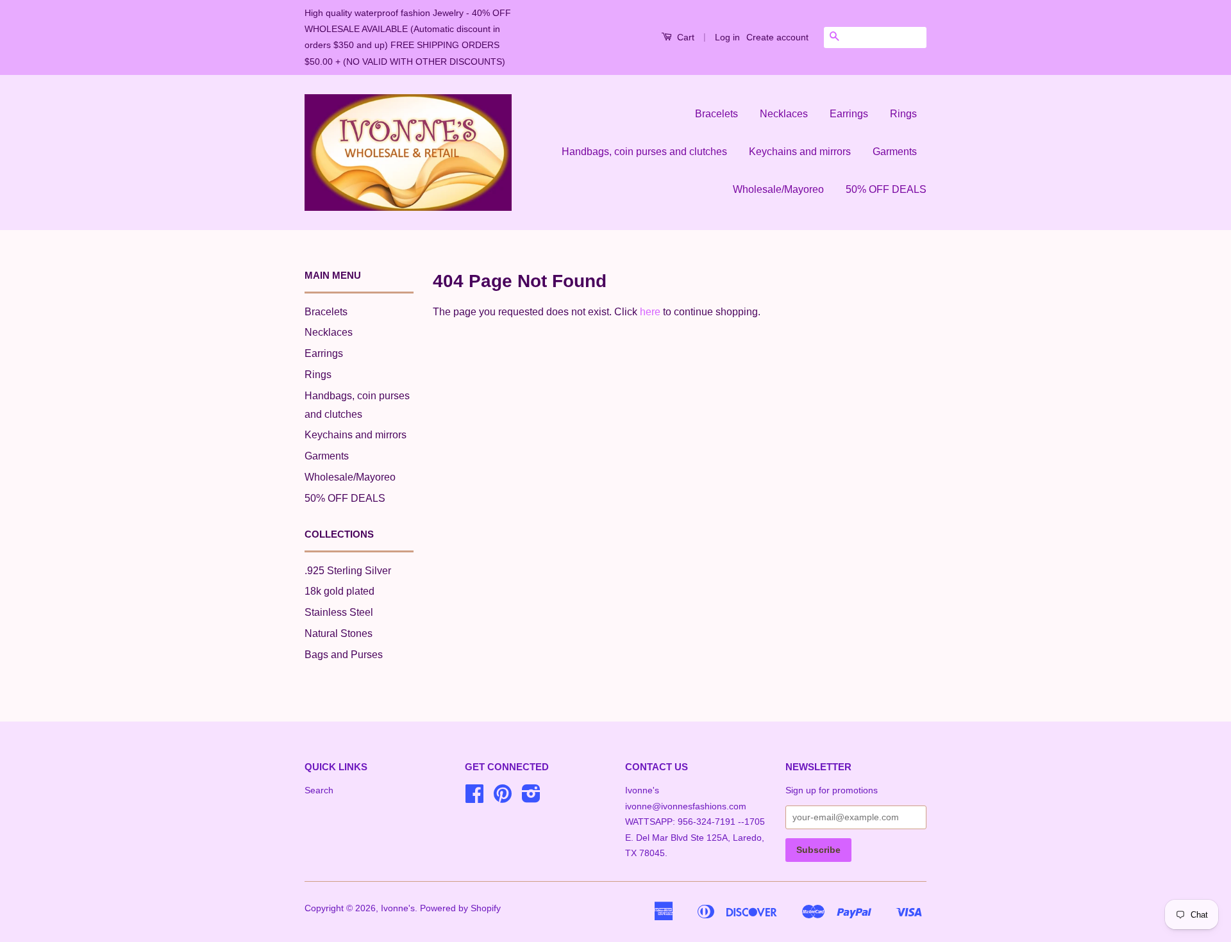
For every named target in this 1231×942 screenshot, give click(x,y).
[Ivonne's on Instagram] (531, 798)
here (650, 311)
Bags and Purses (344, 654)
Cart (684, 37)
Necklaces (784, 113)
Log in (727, 37)
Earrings (849, 113)
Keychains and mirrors (800, 151)
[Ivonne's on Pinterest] (502, 798)
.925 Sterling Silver (348, 570)
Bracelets (716, 113)
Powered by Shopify (460, 908)
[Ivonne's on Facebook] (474, 798)
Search (319, 790)
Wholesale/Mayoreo (778, 189)
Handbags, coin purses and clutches (644, 151)
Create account (777, 37)
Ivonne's (398, 908)
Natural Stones (339, 633)
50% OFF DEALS (886, 189)
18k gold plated (339, 591)
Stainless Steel (339, 612)
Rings (903, 113)
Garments (895, 151)
